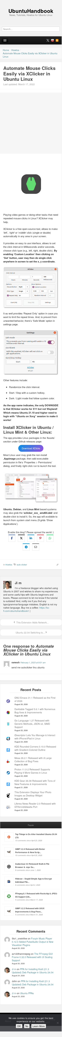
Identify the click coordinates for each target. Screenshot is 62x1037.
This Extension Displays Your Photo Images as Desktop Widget (32, 794)
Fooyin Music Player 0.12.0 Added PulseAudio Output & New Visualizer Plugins (32, 942)
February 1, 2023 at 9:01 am (33, 662)
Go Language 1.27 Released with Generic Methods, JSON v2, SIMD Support (32, 724)
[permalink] (56, 564)
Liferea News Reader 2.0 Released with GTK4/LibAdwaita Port (35, 805)
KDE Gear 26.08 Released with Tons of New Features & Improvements (34, 782)
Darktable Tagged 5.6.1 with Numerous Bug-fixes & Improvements (34, 710)
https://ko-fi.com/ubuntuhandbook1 (26, 609)
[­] (31, 1)
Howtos (8, 564)
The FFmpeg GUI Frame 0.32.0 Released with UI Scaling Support (32, 957)
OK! (19, 1026)
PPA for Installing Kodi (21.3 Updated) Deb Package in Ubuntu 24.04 (32, 970)
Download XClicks (31, 448)
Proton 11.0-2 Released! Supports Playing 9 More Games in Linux (32, 771)
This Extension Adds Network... (32, 622)
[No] (57, 1022)
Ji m (14, 969)
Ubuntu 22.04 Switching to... (30, 632)
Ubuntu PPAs (27, 993)
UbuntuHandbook (30, 10)
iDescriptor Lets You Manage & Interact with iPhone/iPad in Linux (34, 737)
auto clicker (22, 564)
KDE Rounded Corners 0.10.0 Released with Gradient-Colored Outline (35, 748)
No (26, 1026)
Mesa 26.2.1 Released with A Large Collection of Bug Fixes (33, 759)
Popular (31, 825)
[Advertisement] (31, 123)
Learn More (39, 1026)
